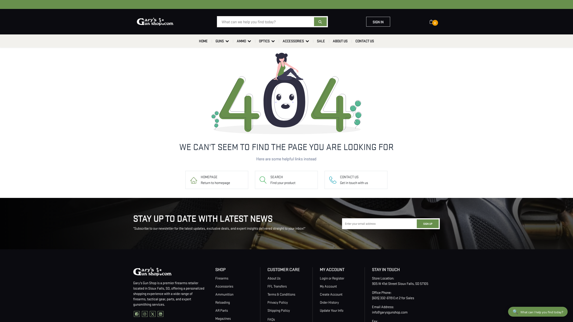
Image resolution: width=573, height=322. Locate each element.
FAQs (271, 319)
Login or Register (332, 277)
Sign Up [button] (427, 223)
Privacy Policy (277, 302)
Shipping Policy (278, 310)
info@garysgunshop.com (390, 311)
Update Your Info (331, 310)
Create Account (331, 294)
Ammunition (224, 294)
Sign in (378, 21)
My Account (328, 286)
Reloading (222, 302)
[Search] (320, 21)
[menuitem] (203, 41)
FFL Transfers (277, 286)
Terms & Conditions (281, 294)
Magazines (223, 318)
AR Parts (221, 310)
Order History (329, 302)
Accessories (224, 286)
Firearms (221, 277)
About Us (273, 277)
